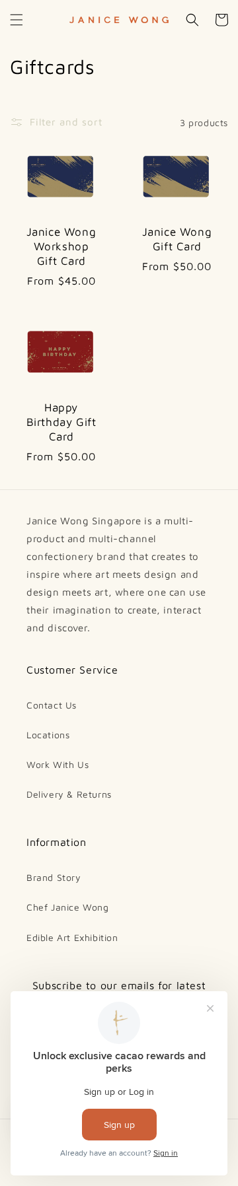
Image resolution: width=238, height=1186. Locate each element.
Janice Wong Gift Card (177, 239)
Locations (47, 734)
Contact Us (51, 705)
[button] (16, 19)
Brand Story (53, 877)
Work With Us (57, 764)
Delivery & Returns (69, 794)
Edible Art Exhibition (72, 937)
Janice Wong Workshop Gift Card (61, 246)
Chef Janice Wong (67, 907)
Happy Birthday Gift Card (61, 422)
